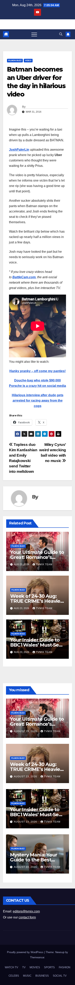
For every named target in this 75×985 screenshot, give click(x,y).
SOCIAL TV (60, 975)
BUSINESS (42, 975)
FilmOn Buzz (15, 60)
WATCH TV (11, 967)
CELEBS (14, 975)
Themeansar (37, 957)
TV (24, 967)
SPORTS (49, 967)
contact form (27, 917)
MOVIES (35, 967)
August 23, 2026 (26, 731)
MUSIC (27, 975)
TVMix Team (44, 564)
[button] (60, 34)
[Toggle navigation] (34, 34)
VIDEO (28, 60)
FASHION (64, 967)
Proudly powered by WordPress (25, 952)
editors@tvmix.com (26, 911)
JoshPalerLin (19, 149)
